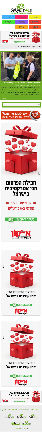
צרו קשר (3, 410)
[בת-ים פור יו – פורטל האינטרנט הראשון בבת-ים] (21, 7)
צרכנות (35, 26)
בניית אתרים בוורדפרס (19, 429)
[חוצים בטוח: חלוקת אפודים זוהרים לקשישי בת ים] (21, 66)
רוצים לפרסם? (24, 410)
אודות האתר (35, 410)
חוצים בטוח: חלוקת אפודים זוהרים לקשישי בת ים (22, 83)
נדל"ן (21, 26)
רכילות (35, 22)
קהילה (8, 22)
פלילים (8, 17)
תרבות (22, 22)
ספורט (21, 17)
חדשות (35, 17)
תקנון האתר (12, 410)
